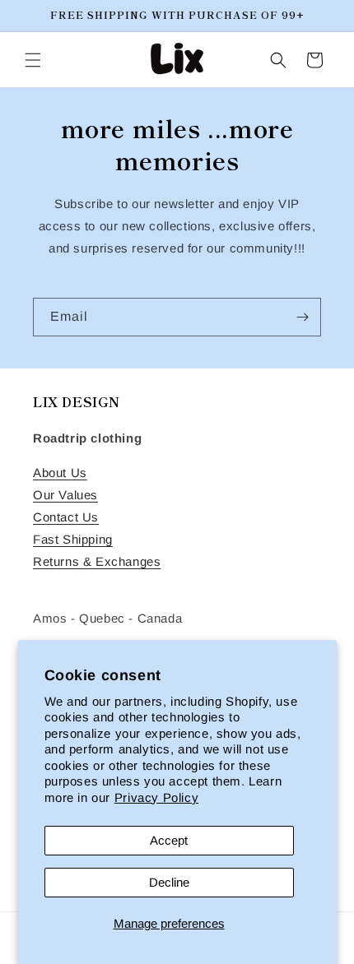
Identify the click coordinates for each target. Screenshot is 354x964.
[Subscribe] (302, 317)
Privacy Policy (156, 797)
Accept (169, 840)
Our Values (65, 495)
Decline (169, 882)
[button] (33, 60)
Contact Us (66, 517)
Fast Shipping (73, 539)
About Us (60, 473)
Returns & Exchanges (97, 561)
